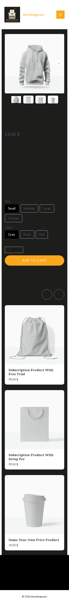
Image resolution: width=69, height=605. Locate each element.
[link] (47, 294)
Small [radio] (11, 209)
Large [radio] (47, 209)
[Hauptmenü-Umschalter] (60, 14)
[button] (58, 63)
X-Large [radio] (13, 219)
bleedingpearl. (34, 14)
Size (7, 201)
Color (9, 227)
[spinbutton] (14, 250)
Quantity (11, 244)
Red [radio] (42, 235)
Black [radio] (27, 235)
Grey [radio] (11, 235)
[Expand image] (59, 39)
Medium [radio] (29, 209)
